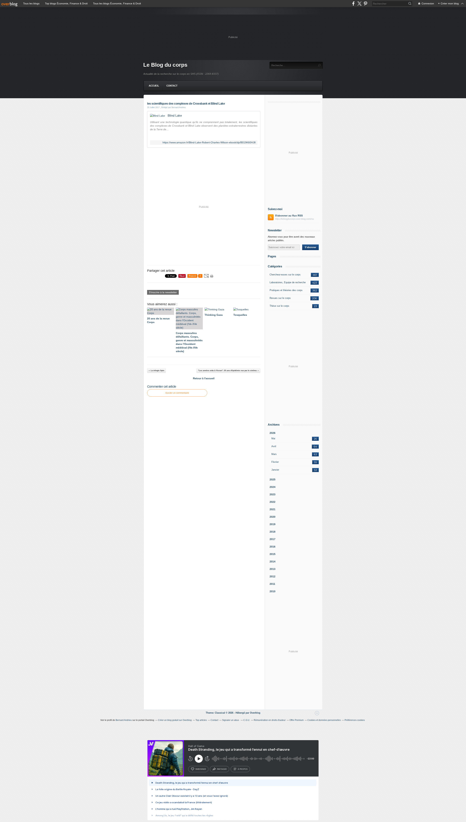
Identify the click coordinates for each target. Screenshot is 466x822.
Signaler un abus (231, 720)
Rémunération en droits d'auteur (270, 720)
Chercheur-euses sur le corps (285, 274)
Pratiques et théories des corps (286, 290)
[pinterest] (365, 3)
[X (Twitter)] (359, 3)
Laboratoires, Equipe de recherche (288, 282)
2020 (272, 516)
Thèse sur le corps (279, 305)
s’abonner (200, 769)
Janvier (275, 469)
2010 (272, 591)
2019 (272, 524)
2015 (272, 554)
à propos (242, 769)
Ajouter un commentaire (177, 393)
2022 (272, 501)
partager (222, 769)
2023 (272, 494)
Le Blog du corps (165, 65)
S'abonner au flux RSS (289, 215)
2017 (272, 539)
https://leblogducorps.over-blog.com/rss (294, 219)
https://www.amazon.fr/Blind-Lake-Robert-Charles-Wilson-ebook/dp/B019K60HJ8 (209, 142)
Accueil (154, 85)
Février (275, 462)
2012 (272, 576)
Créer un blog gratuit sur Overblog (175, 720)
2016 (272, 546)
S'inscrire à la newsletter (163, 292)
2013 (272, 569)
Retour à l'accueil (203, 378)
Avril (273, 446)
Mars (274, 454)
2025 (272, 479)
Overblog (255, 712)
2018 (272, 531)
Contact (171, 85)
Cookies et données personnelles (324, 720)
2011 (272, 583)
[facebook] (353, 3)
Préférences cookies (355, 720)
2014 (272, 561)
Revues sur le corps (280, 298)
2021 (272, 509)
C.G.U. (246, 720)
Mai (273, 438)
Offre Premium (296, 720)
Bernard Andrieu (124, 720)
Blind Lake (175, 115)
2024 (272, 486)
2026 (272, 432)
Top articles (201, 720)
